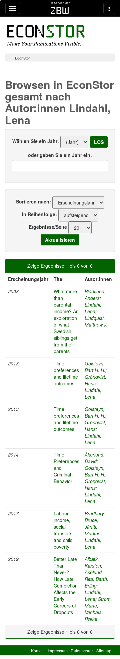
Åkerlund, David (95, 457)
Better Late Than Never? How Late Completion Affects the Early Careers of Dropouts (66, 585)
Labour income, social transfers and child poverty (63, 530)
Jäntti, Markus (92, 530)
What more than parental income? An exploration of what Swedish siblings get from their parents (66, 321)
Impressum (58, 650)
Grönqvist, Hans (95, 380)
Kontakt (38, 650)
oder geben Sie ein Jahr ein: (60, 155)
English (106, 656)
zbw (59, 10)
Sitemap (103, 650)
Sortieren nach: (33, 201)
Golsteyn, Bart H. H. (95, 366)
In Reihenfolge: (39, 214)
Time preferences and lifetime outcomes (66, 373)
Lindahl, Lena (93, 308)
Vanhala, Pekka (94, 615)
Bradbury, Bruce (95, 516)
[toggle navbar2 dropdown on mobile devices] (109, 8)
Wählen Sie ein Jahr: (35, 141)
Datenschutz (82, 650)
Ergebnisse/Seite (48, 226)
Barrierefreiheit (83, 656)
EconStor (22, 58)
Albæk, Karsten (93, 562)
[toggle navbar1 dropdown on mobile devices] (12, 8)
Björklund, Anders (95, 294)
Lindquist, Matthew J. (96, 321)
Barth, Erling (96, 582)
